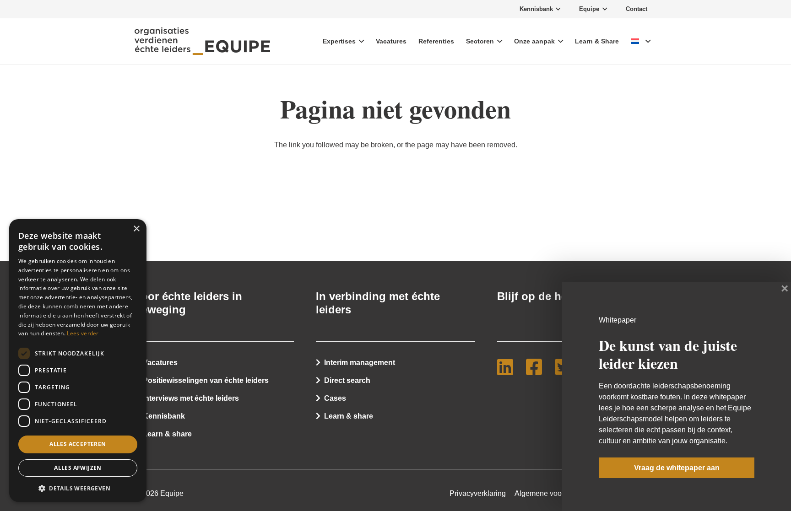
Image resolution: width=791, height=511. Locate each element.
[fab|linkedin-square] (508, 367)
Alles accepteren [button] (77, 444)
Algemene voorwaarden (553, 493)
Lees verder (82, 333)
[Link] (202, 41)
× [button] (136, 229)
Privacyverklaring (478, 493)
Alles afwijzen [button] (78, 468)
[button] (77, 488)
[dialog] (77, 360)
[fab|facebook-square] (537, 367)
